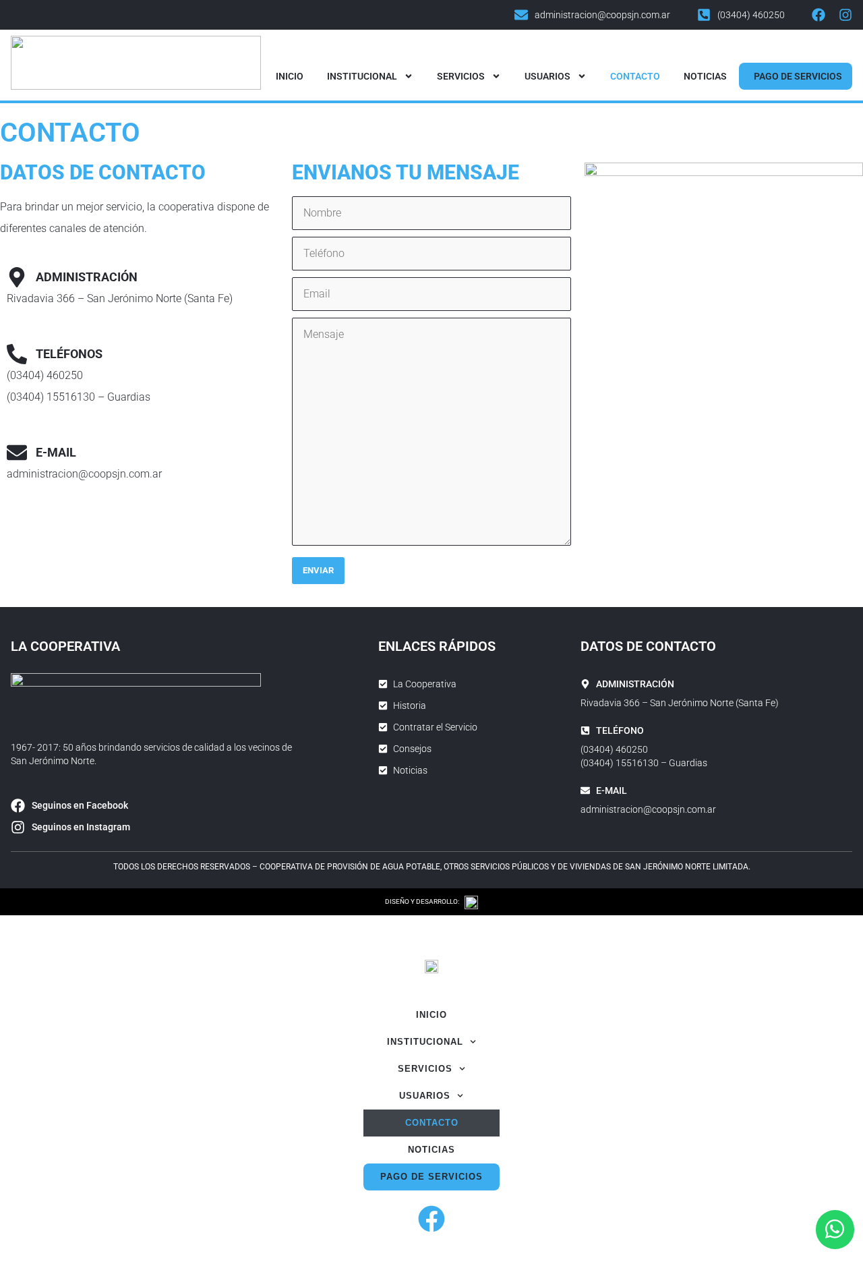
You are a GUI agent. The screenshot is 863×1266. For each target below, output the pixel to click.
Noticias (705, 76)
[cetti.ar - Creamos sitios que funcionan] (471, 902)
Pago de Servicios (798, 76)
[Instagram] (845, 15)
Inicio (289, 76)
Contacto (635, 76)
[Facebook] (818, 15)
